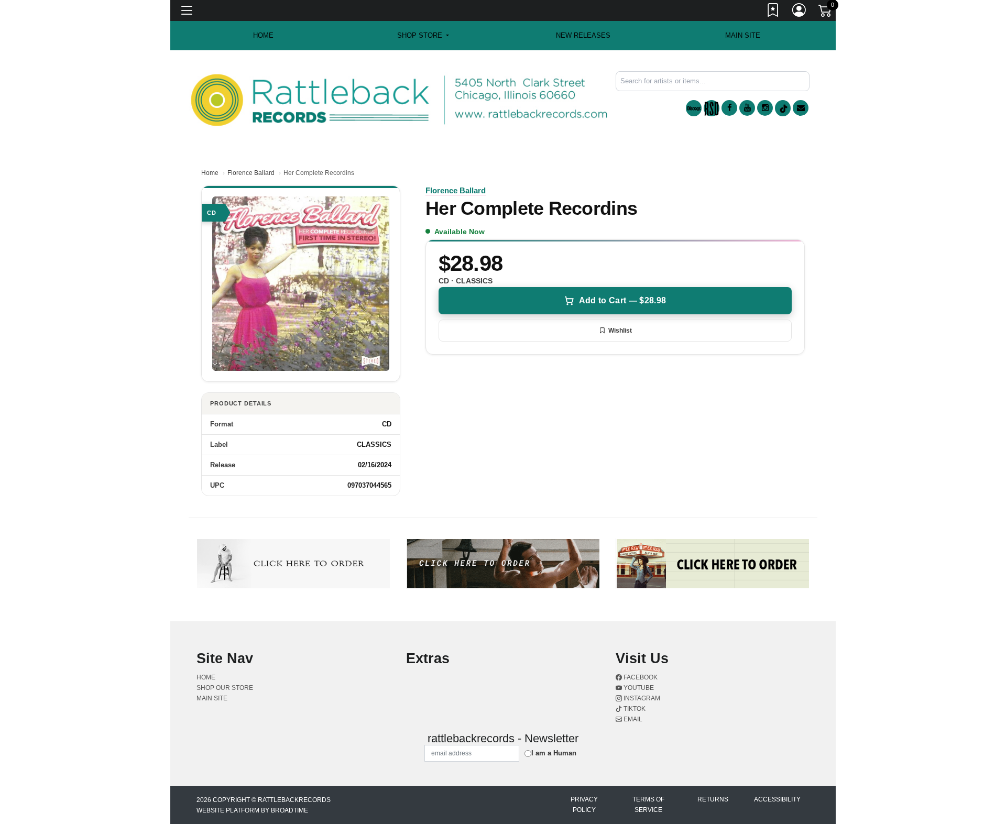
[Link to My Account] (799, 12)
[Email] (801, 108)
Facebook (640, 677)
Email (632, 719)
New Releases (583, 35)
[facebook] (729, 108)
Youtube (638, 687)
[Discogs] (694, 108)
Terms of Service (648, 805)
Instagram (641, 698)
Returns (712, 799)
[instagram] (765, 108)
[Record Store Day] (711, 108)
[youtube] (747, 108)
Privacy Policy (584, 805)
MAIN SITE (742, 35)
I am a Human (553, 753)
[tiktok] (783, 108)
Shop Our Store (224, 687)
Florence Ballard (251, 173)
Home (209, 173)
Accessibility (777, 799)
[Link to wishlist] (773, 12)
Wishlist (620, 330)
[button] (423, 35)
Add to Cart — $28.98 (622, 300)
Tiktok (634, 708)
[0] (826, 12)
